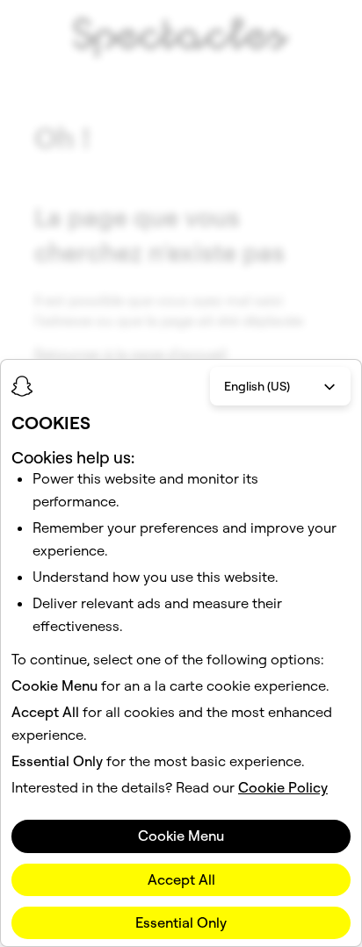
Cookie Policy (283, 787)
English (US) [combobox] (257, 386)
